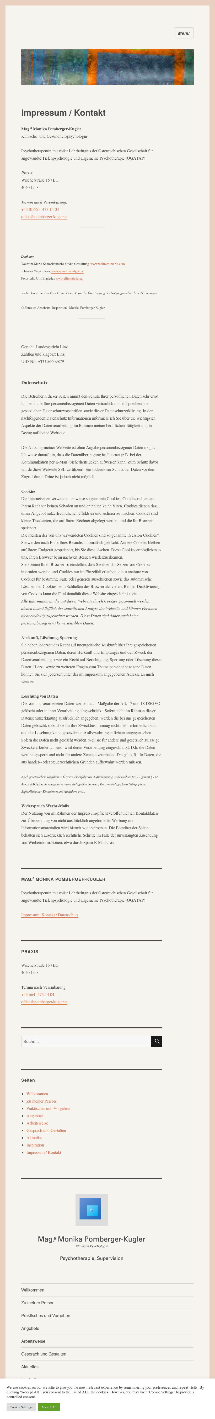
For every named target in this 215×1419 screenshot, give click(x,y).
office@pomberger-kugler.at (44, 1001)
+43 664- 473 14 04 (37, 994)
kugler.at (60, 216)
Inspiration (35, 1145)
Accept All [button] (49, 1407)
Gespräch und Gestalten (46, 1130)
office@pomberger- (37, 216)
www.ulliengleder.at (69, 278)
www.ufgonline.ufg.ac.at (67, 271)
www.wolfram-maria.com (107, 263)
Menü (184, 33)
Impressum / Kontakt (43, 1152)
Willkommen (37, 1093)
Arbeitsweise (37, 1123)
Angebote (34, 1115)
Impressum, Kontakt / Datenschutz (49, 914)
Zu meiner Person (41, 1101)
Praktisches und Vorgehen (48, 1108)
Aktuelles (34, 1137)
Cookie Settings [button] (21, 1407)
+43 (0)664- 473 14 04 (40, 209)
